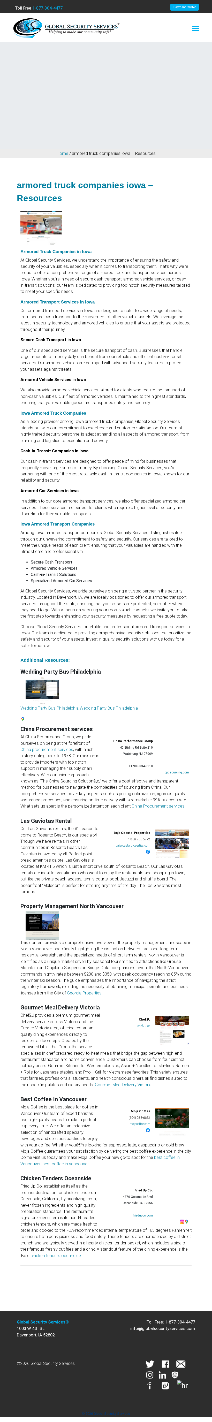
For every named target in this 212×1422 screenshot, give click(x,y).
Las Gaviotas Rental (46, 821)
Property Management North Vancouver (72, 906)
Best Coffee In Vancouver (53, 1099)
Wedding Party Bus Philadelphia (60, 671)
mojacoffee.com (140, 1124)
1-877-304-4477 (47, 8)
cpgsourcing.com (177, 772)
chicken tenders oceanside (56, 1255)
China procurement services (46, 749)
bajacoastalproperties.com (133, 845)
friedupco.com (143, 1215)
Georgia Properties (84, 993)
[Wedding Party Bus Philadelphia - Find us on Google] (22, 718)
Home (62, 153)
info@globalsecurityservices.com (162, 1328)
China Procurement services (56, 729)
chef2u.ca (144, 1026)
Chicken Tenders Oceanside (55, 1178)
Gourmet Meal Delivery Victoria (60, 1007)
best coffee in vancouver (65, 1163)
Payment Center (184, 7)
